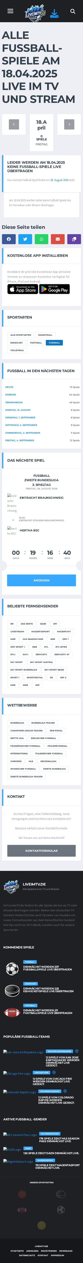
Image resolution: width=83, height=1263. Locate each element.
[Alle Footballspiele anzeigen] (12, 1013)
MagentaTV (64, 631)
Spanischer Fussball (23, 769)
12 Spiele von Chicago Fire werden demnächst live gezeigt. (52, 1081)
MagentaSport (40, 631)
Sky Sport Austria (41, 662)
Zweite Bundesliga (54, 769)
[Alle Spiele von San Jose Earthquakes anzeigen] (23, 1052)
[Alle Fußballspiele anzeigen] (12, 969)
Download (65, 1251)
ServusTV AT (61, 654)
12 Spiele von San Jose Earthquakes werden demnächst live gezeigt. (62, 1061)
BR (12, 624)
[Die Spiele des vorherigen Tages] (14, 124)
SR (51, 677)
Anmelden (32, 1251)
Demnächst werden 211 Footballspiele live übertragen (47, 1012)
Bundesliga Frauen (43, 723)
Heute (9, 387)
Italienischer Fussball (49, 753)
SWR (12, 685)
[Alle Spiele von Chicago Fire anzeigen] (17, 1073)
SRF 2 (63, 677)
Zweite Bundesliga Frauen (26, 776)
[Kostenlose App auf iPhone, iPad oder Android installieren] (54, 16)
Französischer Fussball (25, 746)
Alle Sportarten (20, 335)
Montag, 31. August (18, 410)
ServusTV (41, 654)
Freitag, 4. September (19, 440)
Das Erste (27, 624)
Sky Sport (16, 662)
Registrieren (49, 1251)
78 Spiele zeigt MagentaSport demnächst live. (57, 1166)
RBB (34, 647)
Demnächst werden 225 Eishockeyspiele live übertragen (48, 990)
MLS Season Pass (33, 639)
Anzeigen (41, 580)
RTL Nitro (61, 647)
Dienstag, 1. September (20, 417)
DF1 (55, 624)
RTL (46, 647)
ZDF (37, 685)
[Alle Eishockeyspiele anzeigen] (12, 991)
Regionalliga (48, 761)
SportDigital (35, 677)
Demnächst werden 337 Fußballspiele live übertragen (47, 968)
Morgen (10, 394)
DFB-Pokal (56, 730)
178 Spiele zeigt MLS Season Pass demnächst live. (59, 1140)
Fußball (54, 342)
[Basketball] (22, 1194)
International (19, 753)
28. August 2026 (59, 180)
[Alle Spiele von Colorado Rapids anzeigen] (19, 1092)
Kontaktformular (41, 850)
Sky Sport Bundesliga (23, 669)
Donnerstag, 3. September (22, 432)
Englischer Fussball (43, 738)
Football (36, 342)
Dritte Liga (17, 738)
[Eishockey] (60, 1194)
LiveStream (17, 631)
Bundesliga (17, 723)
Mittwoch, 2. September (21, 425)
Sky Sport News (54, 669)
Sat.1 (25, 654)
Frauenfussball (57, 746)
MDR (12, 639)
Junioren (15, 761)
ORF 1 (65, 639)
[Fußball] (60, 1210)
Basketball (45, 335)
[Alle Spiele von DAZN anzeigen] (12, 1149)
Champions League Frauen (26, 730)
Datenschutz (27, 1255)
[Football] (22, 1210)
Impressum (57, 1255)
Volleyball (17, 350)
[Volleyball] (41, 1225)
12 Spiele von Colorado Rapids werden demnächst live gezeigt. (56, 1100)
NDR (52, 639)
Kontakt (43, 1255)
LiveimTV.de (41, 1246)
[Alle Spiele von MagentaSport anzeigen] (18, 1161)
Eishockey (16, 342)
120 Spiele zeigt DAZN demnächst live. (51, 1153)
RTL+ (12, 654)
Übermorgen (14, 402)
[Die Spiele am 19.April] (69, 124)
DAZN (43, 624)
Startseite (17, 1251)
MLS (31, 761)
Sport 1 (14, 677)
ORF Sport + (17, 647)
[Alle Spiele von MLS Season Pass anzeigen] (20, 1134)
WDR (25, 685)
